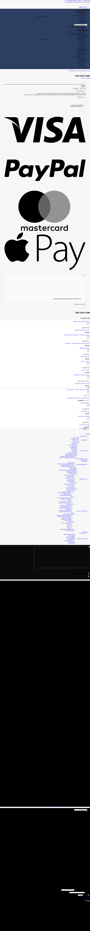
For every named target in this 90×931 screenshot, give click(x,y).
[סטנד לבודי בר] (83, 428)
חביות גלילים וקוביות (66, 499)
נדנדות (69, 500)
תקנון (89, 578)
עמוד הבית (87, 70)
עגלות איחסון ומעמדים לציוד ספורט (76, 34)
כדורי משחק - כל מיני (66, 523)
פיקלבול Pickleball (71, 472)
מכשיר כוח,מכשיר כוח (82, 459)
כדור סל (71, 486)
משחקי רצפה (68, 520)
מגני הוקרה (68, 509)
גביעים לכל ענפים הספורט (64, 508)
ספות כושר (81, 45)
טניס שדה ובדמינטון (79, 25)
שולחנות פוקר (81, 55)
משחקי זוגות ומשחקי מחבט (64, 516)
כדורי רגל (69, 526)
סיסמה (87, 892)
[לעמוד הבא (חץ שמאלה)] (88, 901)
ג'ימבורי (82, 19)
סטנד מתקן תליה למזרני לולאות (82, 330)
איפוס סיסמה (86, 897)
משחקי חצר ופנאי (80, 58)
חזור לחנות (84, 41)
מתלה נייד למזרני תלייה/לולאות (82, 383)
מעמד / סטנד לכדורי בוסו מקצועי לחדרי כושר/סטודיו (77, 343)
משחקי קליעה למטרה (66, 519)
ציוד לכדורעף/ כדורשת (79, 24)
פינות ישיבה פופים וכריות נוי (64, 503)
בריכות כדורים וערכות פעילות (64, 497)
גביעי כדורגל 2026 (69, 477)
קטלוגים (85, 68)
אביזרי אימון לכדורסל (68, 484)
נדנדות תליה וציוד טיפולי (65, 501)
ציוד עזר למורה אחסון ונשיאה (67, 529)
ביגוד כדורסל (70, 485)
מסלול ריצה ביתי (80, 37)
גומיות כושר (81, 43)
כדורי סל (69, 524)
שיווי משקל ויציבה (69, 530)
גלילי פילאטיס (81, 63)
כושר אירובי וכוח (80, 70)
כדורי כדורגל (70, 479)
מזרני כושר (81, 47)
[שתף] (86, 900)
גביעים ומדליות (80, 18)
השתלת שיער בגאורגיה (49, 806)
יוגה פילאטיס (84, 59)
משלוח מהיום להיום (60, 806)
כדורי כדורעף (70, 490)
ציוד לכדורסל (81, 23)
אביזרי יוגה (81, 62)
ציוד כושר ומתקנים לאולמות (78, 33)
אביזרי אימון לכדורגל (68, 475)
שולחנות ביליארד (80, 53)
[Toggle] (85, 91)
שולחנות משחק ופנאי (81, 49)
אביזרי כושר (81, 44)
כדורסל (69, 528)
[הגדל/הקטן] (89, 900)
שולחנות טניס (81, 50)
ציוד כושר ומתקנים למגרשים (67, 466)
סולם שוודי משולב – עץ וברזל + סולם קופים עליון (78, 398)
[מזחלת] (85, 429)
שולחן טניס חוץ (68, 540)
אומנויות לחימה (80, 29)
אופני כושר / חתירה (79, 38)
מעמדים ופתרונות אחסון (71, 454)
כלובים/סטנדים (80, 42)
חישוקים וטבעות (67, 494)
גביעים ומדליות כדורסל (65, 506)
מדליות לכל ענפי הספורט (65, 510)
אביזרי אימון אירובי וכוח (78, 15)
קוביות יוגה (81, 67)
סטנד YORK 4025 (84, 356)
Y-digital (80, 806)
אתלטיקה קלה (81, 28)
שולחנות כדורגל (80, 52)
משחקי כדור (71, 521)
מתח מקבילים (81, 48)
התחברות (80, 895)
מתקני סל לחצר (69, 487)
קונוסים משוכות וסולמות (65, 495)
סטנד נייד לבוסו (85, 370)
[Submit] (86, 26)
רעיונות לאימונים (83, 533)
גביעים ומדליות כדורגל (65, 505)
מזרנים (82, 16)
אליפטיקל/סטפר (80, 39)
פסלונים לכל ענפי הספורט (65, 511)
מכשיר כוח (74, 451)
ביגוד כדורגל (70, 476)
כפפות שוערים (70, 480)
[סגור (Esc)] (85, 900)
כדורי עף (69, 525)
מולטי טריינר (81, 40)
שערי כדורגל (70, 481)
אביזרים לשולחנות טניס (78, 57)
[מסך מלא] (88, 900)
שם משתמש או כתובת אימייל (82, 890)
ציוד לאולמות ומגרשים (81, 30)
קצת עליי (85, 9)
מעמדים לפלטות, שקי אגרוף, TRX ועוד (68, 457)
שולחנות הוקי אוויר (80, 54)
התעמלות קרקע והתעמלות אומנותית (75, 27)
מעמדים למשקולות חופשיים (67, 456)
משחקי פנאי (71, 535)
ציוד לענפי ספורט (82, 20)
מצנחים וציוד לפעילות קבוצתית (63, 515)
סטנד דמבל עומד (85, 411)
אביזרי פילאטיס (80, 60)
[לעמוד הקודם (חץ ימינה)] (89, 901)
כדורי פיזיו (82, 64)
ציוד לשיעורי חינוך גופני (81, 511)
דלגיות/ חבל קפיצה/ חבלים (64, 492)
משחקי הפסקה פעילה (79, 11)
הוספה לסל (76, 88)
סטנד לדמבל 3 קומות (84, 424)
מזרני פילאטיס (81, 65)
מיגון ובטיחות (81, 32)
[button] (83, 7)
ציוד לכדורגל (81, 21)
